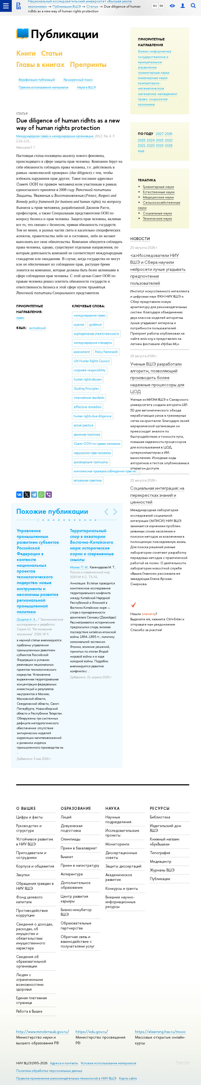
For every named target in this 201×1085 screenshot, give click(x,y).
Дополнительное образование (76, 885)
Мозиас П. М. (79, 567)
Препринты (88, 64)
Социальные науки (157, 213)
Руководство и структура (29, 828)
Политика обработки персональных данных (49, 1070)
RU (155, 6)
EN (161, 6)
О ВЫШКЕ (26, 808)
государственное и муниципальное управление (153, 62)
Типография (160, 852)
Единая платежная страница (31, 1000)
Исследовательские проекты (122, 833)
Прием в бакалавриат (79, 847)
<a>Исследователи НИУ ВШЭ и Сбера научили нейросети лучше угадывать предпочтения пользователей (158, 269)
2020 (151, 145)
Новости (140, 238)
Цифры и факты (29, 816)
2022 (168, 140)
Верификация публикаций (37, 80)
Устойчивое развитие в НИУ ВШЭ (34, 841)
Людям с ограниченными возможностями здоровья (29, 982)
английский (37, 328)
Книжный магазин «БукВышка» (164, 841)
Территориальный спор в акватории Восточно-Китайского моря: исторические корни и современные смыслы (92, 545)
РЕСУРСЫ (160, 808)
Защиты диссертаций (123, 866)
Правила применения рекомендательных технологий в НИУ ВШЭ (66, 1078)
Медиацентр (160, 861)
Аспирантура (72, 873)
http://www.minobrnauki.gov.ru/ (42, 1031)
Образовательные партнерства (76, 925)
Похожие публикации (52, 511)
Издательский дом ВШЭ (165, 828)
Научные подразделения (118, 819)
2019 (160, 145)
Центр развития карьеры (74, 898)
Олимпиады (70, 839)
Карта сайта (128, 1078)
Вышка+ (67, 856)
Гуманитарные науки (158, 186)
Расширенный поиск (78, 80)
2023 (160, 140)
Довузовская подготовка (71, 828)
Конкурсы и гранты (121, 888)
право (143, 99)
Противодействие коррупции (32, 913)
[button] (38, 520)
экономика (146, 104)
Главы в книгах (40, 64)
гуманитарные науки (153, 72)
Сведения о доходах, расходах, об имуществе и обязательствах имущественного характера (34, 936)
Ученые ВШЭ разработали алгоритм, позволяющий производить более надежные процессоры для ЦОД (157, 377)
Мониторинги (117, 843)
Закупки (23, 874)
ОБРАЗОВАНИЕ (76, 808)
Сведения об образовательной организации (31, 961)
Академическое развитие (118, 877)
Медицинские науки (158, 197)
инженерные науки (153, 77)
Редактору (182, 1062)
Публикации (64, 34)
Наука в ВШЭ (86, 87)
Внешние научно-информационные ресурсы (120, 902)
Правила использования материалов (43, 87)
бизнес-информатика (154, 51)
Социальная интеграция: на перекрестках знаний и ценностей (157, 495)
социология (158, 99)
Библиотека (160, 816)
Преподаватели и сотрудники (31, 855)
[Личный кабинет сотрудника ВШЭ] (183, 6)
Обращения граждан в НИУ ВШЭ (35, 886)
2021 (142, 145)
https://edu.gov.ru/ (92, 1031)
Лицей (66, 816)
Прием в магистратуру (80, 865)
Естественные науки (159, 191)
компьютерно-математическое (151, 86)
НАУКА (112, 808)
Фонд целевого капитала (29, 899)
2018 (168, 145)
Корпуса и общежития (35, 866)
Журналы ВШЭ (162, 869)
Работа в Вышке (29, 1011)
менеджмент (167, 93)
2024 (151, 140)
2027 (160, 133)
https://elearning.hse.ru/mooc (160, 1031)
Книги (26, 53)
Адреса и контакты (64, 1063)
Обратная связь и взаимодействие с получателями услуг (77, 941)
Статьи (52, 53)
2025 (142, 140)
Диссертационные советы (121, 855)
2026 (168, 133)
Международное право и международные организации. (55, 136)
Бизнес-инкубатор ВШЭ (76, 912)
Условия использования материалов (108, 1063)
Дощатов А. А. (26, 619)
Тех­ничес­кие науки (157, 218)
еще (141, 150)
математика (147, 93)
